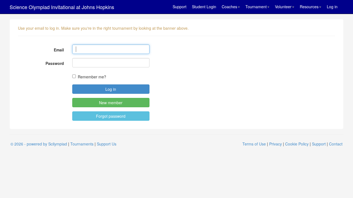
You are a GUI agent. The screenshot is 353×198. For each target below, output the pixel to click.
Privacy (275, 144)
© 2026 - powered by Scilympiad (38, 144)
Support (179, 6)
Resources (309, 6)
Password (55, 63)
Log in (332, 6)
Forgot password (110, 116)
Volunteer (283, 6)
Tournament (256, 6)
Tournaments (81, 144)
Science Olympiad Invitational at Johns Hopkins (62, 6)
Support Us (106, 144)
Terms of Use (254, 144)
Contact (336, 144)
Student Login (204, 6)
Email (59, 50)
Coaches (229, 6)
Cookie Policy (297, 144)
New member (110, 102)
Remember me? (92, 76)
